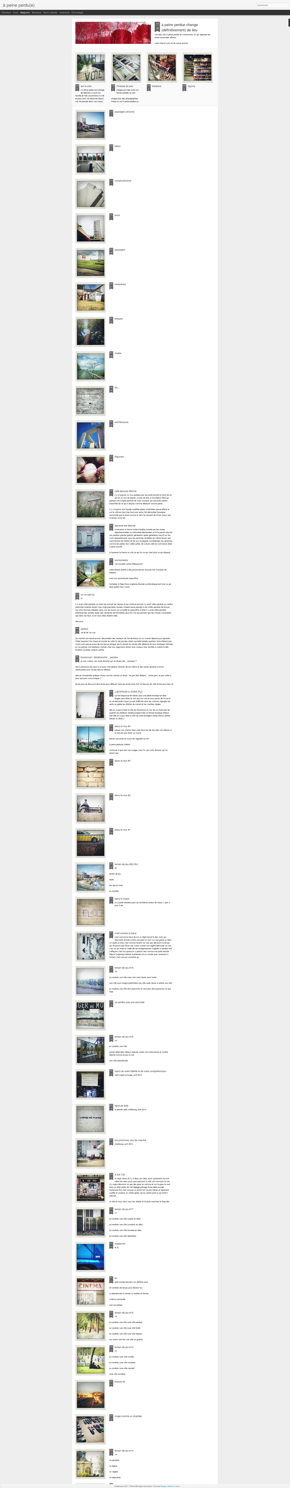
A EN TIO (120, 1174)
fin (116, 1278)
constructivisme (123, 180)
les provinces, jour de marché (130, 1140)
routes (118, 353)
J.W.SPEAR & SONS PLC (129, 691)
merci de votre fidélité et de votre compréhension (140, 1071)
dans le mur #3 (122, 760)
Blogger (163, 1486)
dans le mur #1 (122, 829)
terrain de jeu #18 (124, 1036)
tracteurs (156, 86)
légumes (119, 456)
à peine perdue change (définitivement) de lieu (179, 27)
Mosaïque (36, 12)
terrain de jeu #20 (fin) (126, 864)
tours (117, 215)
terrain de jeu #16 (124, 1312)
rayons (191, 86)
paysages (120, 249)
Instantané (64, 12)
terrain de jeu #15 (124, 1347)
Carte (15, 12)
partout (84, 628)
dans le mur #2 (122, 795)
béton (118, 146)
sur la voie (86, 86)
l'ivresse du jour (124, 86)
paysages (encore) (125, 111)
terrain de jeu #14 (124, 1450)
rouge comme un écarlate (128, 1416)
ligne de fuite (121, 1105)
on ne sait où (87, 594)
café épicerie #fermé (125, 491)
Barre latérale (50, 12)
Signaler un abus (173, 1486)
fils (116, 387)
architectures (121, 422)
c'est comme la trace (125, 933)
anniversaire (121, 560)
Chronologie (77, 12)
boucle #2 (120, 1381)
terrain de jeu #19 (124, 967)
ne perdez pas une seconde (129, 1002)
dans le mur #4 (122, 726)
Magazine (25, 12)
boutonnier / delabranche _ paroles (99, 657)
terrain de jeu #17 (124, 1209)
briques (119, 318)
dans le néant (122, 898)
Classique (6, 12)
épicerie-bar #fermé (125, 525)
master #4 (120, 1243)
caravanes (120, 284)
